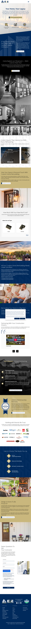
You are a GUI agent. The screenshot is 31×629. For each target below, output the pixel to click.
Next (27, 235)
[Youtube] (20, 602)
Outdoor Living (4, 613)
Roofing (3, 607)
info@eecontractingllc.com (19, 601)
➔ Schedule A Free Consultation (7, 278)
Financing (14, 614)
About (13, 610)
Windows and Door (5, 610)
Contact (14, 611)
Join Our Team (15, 618)
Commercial (4, 618)
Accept (17, 318)
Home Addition (4, 614)
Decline (22, 318)
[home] (5, 1)
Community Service (15, 617)
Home (13, 607)
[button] (28, 2)
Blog (13, 613)
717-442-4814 (19, 600)
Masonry (3, 615)
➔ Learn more (10, 161)
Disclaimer (24, 610)
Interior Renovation (5, 617)
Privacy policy (25, 607)
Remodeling (4, 611)
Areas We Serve (15, 615)
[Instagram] (18, 603)
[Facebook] (17, 603)
